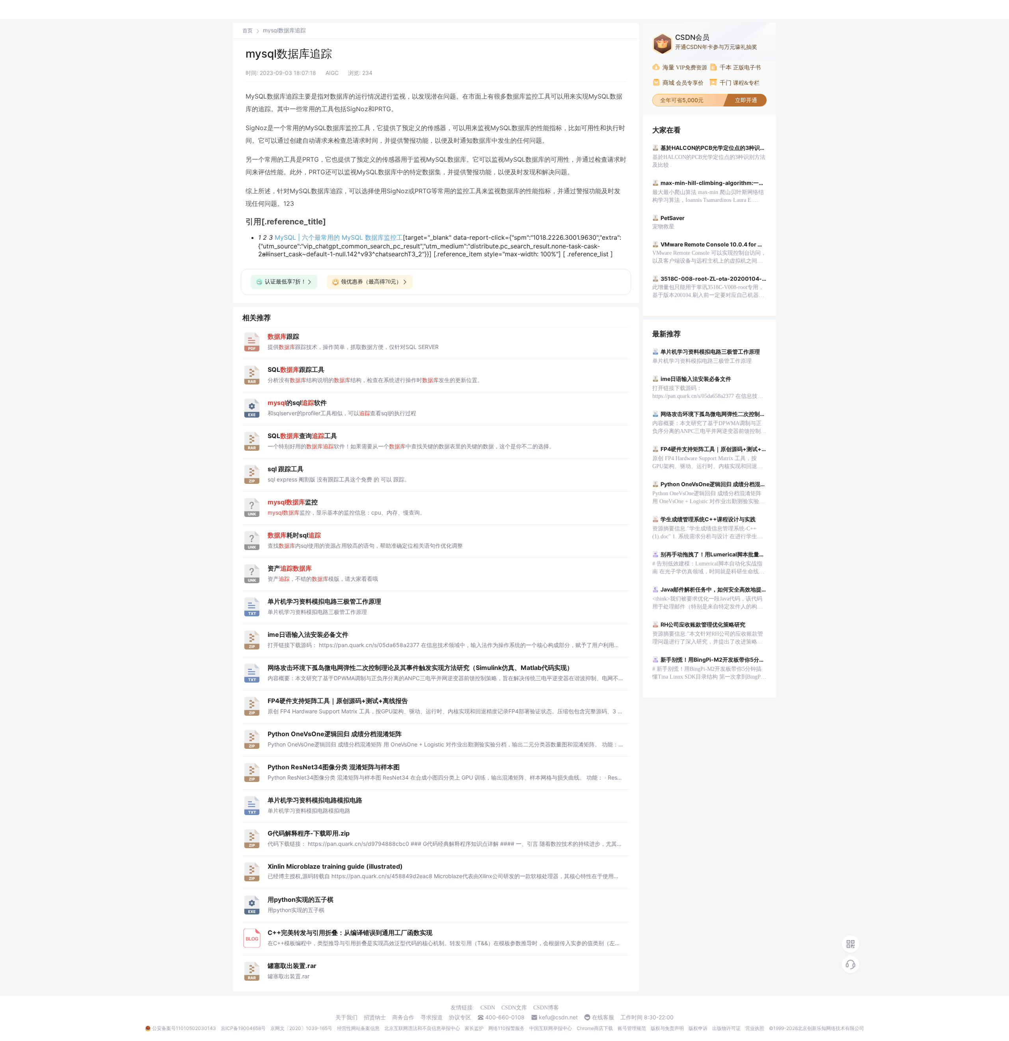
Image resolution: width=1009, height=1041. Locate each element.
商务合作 (403, 1017)
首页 (247, 30)
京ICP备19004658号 (243, 1028)
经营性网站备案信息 (358, 1028)
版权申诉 (698, 1028)
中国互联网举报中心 (550, 1028)
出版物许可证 (726, 1028)
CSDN (487, 1008)
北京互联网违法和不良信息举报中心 (422, 1028)
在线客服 (603, 1017)
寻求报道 (432, 1017)
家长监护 (474, 1028)
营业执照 (754, 1028)
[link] (247, 30)
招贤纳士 (375, 1017)
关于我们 (346, 1017)
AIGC (332, 72)
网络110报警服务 (506, 1028)
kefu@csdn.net (558, 1017)
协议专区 (460, 1017)
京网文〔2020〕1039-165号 (301, 1028)
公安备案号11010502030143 (184, 1028)
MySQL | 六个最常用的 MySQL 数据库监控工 (339, 237)
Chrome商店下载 (595, 1028)
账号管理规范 (632, 1028)
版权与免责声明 (667, 1028)
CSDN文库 (514, 1008)
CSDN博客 (546, 1008)
